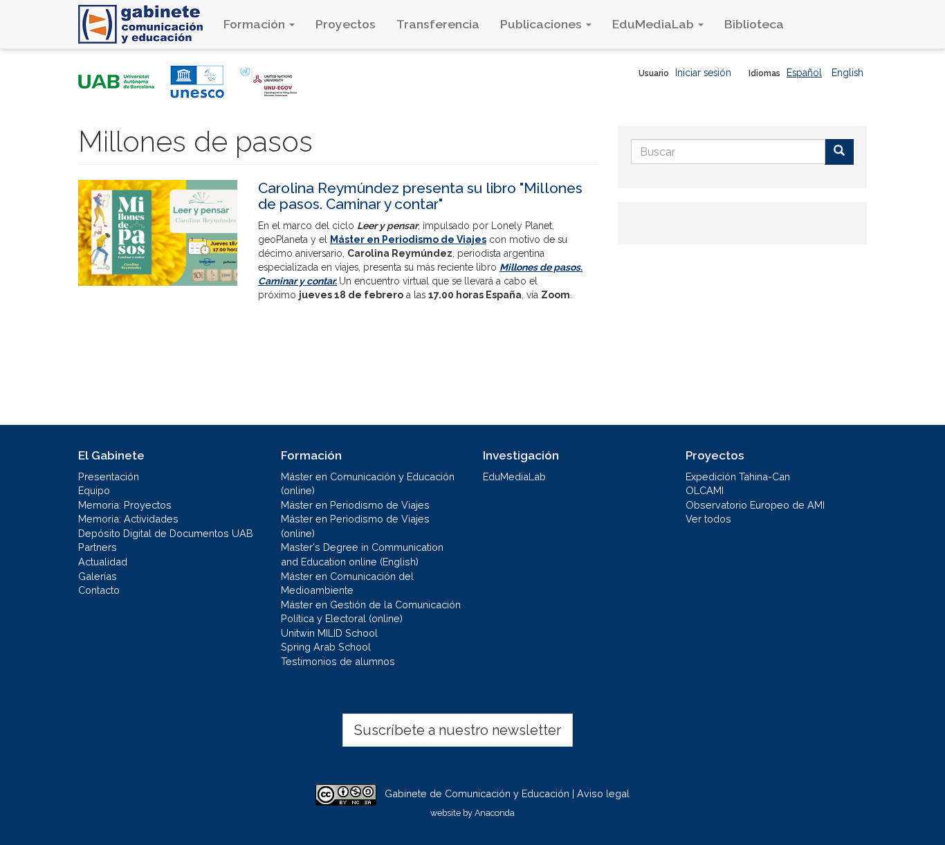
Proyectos (345, 24)
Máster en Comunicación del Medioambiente (347, 583)
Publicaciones (542, 24)
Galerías (97, 576)
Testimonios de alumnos (338, 661)
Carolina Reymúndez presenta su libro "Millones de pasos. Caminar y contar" (420, 195)
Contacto (99, 590)
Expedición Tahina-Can (738, 476)
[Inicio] (145, 24)
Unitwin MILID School (329, 633)
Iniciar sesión (703, 72)
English (847, 72)
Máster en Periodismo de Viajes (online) (355, 526)
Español (804, 72)
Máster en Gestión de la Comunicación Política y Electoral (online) (371, 612)
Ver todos (708, 519)
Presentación (108, 476)
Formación (255, 24)
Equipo (94, 490)
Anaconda (495, 813)
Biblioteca (754, 24)
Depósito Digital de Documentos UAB (165, 533)
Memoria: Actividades (128, 519)
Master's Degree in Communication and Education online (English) (362, 554)
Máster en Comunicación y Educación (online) (368, 484)
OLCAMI (705, 490)
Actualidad (102, 561)
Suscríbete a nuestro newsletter (457, 730)
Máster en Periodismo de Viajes (355, 505)
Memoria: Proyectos (125, 505)
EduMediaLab (654, 24)
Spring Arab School (326, 647)
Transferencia (437, 24)
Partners (97, 547)
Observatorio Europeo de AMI (755, 505)
